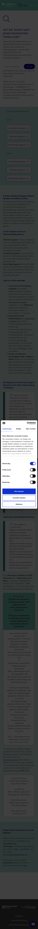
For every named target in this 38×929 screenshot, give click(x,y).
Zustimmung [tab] (6, 429)
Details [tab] (18, 429)
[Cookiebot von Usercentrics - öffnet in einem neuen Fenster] (27, 423)
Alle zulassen (19, 491)
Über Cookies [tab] (31, 429)
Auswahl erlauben (19, 498)
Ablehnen (19, 504)
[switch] (33, 469)
